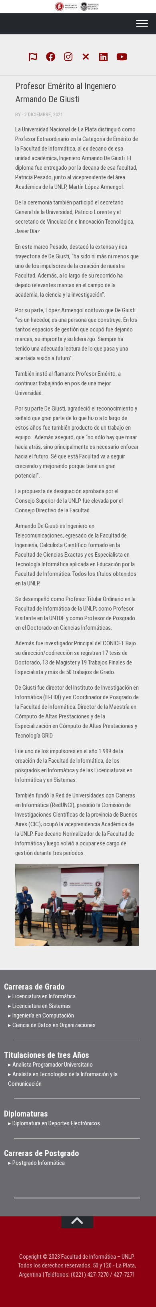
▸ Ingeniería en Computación (41, 1015)
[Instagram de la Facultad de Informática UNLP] (68, 56)
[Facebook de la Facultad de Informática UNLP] (51, 56)
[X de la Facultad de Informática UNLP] (86, 55)
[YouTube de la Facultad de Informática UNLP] (121, 56)
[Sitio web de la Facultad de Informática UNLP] (33, 56)
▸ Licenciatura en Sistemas (39, 1006)
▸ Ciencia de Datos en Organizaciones (52, 1025)
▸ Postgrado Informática (36, 1162)
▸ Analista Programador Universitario (50, 1064)
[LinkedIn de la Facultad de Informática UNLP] (103, 56)
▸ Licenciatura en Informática (42, 996)
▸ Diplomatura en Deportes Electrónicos (54, 1123)
